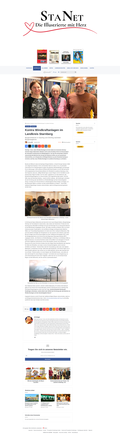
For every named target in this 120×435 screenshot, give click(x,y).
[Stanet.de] (60, 23)
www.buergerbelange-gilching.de (54, 298)
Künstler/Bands (75, 432)
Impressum (30, 430)
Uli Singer (29, 142)
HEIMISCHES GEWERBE (47, 432)
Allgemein (45, 68)
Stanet (45, 428)
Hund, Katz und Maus (72, 68)
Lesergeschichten (60, 68)
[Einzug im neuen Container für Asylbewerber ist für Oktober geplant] (32, 398)
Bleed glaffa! (55, 432)
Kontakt (44, 430)
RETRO (51, 68)
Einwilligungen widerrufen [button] (83, 430)
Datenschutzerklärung (38, 430)
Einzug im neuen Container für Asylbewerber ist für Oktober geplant (31, 404)
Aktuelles (37, 68)
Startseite (29, 68)
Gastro (92, 68)
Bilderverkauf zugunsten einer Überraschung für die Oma (63, 404)
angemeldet (31, 419)
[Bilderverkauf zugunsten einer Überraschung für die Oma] (63, 398)
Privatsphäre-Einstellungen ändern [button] (54, 430)
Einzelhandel (84, 68)
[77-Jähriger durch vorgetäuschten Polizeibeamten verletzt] (48, 398)
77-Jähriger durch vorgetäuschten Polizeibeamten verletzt (46, 404)
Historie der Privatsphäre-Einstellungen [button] (69, 430)
